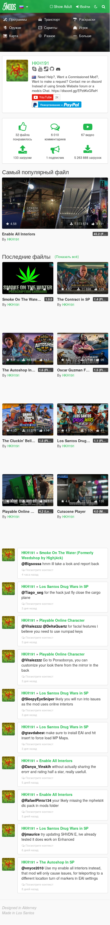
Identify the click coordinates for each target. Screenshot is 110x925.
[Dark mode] (95, 6)
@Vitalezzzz (31, 626)
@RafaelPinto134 (36, 800)
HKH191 (40, 62)
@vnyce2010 (32, 867)
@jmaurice (30, 834)
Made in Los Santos (18, 912)
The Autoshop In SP (56, 862)
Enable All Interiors (55, 760)
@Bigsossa (31, 563)
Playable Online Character (61, 620)
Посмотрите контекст (39, 570)
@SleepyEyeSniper (37, 698)
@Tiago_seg (32, 592)
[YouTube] (40, 68)
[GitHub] (52, 68)
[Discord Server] (58, 68)
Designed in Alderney (19, 907)
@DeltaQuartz (55, 626)
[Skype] (34, 68)
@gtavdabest (33, 732)
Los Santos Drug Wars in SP (63, 586)
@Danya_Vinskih (36, 766)
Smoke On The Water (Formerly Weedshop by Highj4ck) (57, 555)
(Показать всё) (67, 256)
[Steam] (46, 68)
